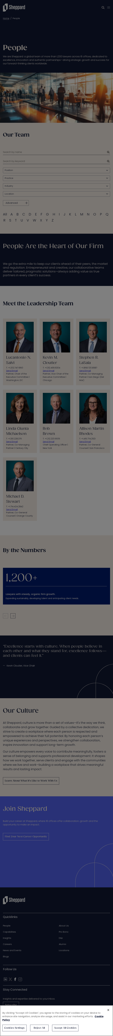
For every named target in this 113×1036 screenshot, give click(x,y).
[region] (56, 1020)
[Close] (108, 1010)
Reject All (39, 1028)
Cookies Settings (14, 1028)
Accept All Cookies (65, 1028)
